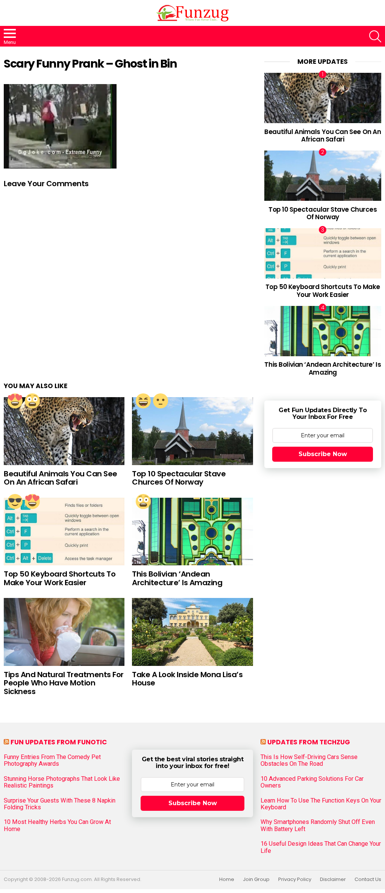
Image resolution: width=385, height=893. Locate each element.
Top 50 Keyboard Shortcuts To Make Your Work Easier (59, 578)
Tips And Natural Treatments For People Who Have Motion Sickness (64, 683)
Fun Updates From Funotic (59, 742)
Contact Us (368, 879)
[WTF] (160, 400)
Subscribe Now (323, 454)
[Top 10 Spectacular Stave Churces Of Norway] (192, 431)
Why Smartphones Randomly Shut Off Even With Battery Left (318, 825)
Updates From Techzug (308, 742)
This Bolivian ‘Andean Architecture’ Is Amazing (177, 578)
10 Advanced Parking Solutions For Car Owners (312, 782)
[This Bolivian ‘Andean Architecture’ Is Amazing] (192, 532)
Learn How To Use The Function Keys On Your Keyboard (321, 804)
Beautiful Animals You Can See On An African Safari (60, 478)
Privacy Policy (294, 879)
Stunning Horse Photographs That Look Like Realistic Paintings (62, 782)
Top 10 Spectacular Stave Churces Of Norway (179, 478)
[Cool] (15, 501)
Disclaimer (333, 879)
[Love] (15, 400)
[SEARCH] (375, 36)
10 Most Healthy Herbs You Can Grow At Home (57, 825)
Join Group (256, 879)
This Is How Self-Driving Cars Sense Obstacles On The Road (309, 760)
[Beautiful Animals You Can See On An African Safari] (64, 431)
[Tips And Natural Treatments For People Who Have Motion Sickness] (64, 632)
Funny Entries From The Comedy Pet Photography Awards (52, 760)
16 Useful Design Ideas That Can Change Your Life (321, 847)
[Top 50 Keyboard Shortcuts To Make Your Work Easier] (64, 532)
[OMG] (32, 400)
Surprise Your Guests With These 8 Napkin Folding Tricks (59, 804)
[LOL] (143, 400)
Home (226, 879)
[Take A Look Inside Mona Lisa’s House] (192, 632)
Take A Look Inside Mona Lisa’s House (187, 678)
